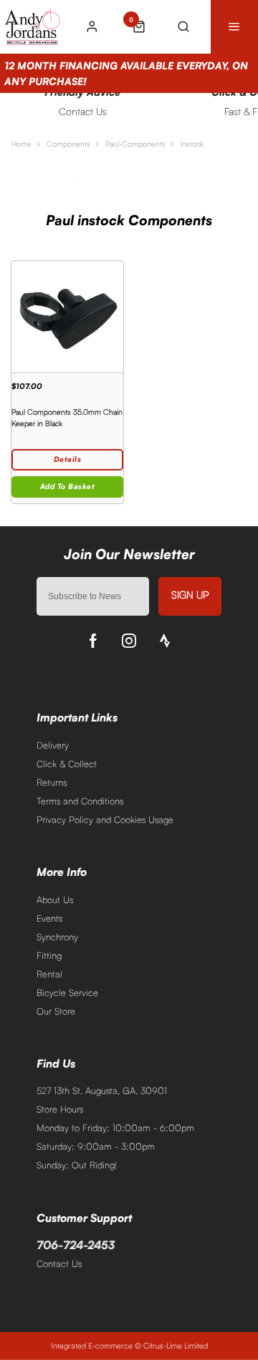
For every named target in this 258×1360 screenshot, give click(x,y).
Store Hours (60, 1109)
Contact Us (59, 1263)
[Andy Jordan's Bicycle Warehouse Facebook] (93, 640)
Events (49, 918)
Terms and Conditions (80, 801)
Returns (52, 782)
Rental (49, 974)
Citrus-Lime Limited (175, 1346)
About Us (55, 899)
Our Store (56, 1011)
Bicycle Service (67, 992)
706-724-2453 (76, 1245)
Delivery (53, 745)
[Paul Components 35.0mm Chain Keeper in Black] (67, 316)
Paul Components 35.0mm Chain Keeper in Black (67, 418)
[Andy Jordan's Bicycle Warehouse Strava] (165, 640)
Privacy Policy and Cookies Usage (105, 819)
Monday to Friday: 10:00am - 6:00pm (115, 1127)
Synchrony (57, 936)
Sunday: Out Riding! (77, 1165)
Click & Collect (67, 763)
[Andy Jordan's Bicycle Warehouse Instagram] (129, 640)
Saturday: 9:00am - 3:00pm (96, 1146)
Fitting (49, 955)
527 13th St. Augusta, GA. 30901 (102, 1090)
